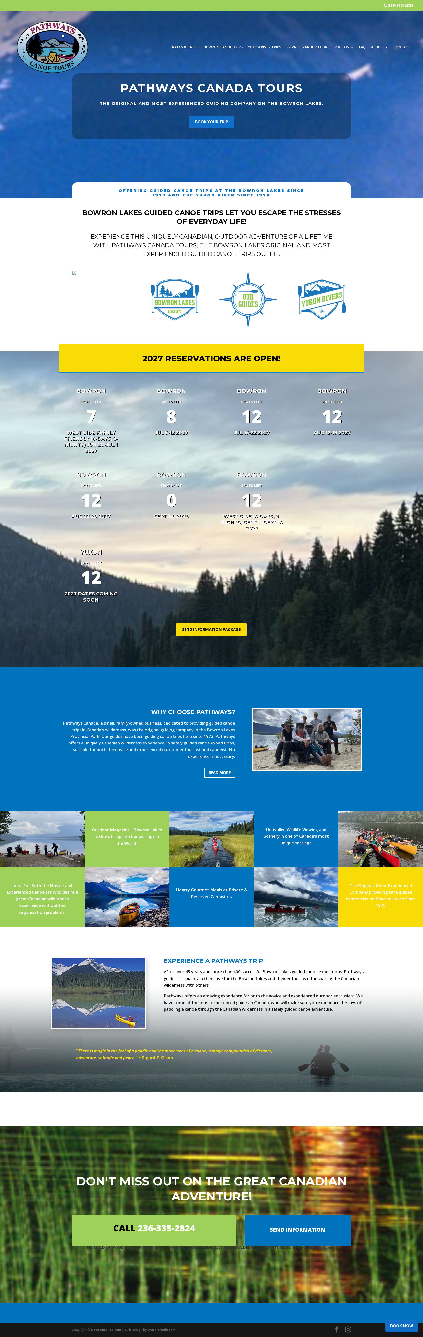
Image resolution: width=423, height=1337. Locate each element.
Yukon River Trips (264, 47)
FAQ (362, 47)
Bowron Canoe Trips (223, 47)
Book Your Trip (211, 122)
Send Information (297, 1229)
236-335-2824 (400, 5)
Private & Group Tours (307, 47)
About (377, 47)
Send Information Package (211, 629)
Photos (342, 47)
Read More (220, 772)
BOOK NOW (401, 1325)
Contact (401, 47)
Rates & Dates (185, 47)
